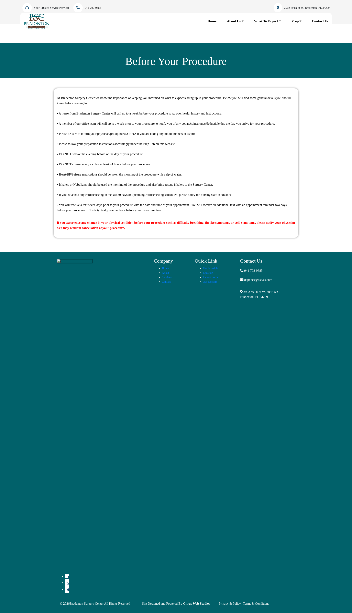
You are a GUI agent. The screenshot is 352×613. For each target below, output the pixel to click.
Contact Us (320, 21)
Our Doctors (210, 281)
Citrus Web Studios (196, 603)
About (165, 272)
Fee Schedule (210, 268)
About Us (234, 21)
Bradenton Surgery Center (86, 603)
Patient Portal (211, 277)
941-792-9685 (253, 270)
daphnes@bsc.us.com (258, 279)
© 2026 (65, 603)
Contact (166, 281)
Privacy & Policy (230, 603)
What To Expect (266, 21)
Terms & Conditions (256, 603)
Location (208, 272)
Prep (295, 21)
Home (212, 21)
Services (167, 277)
